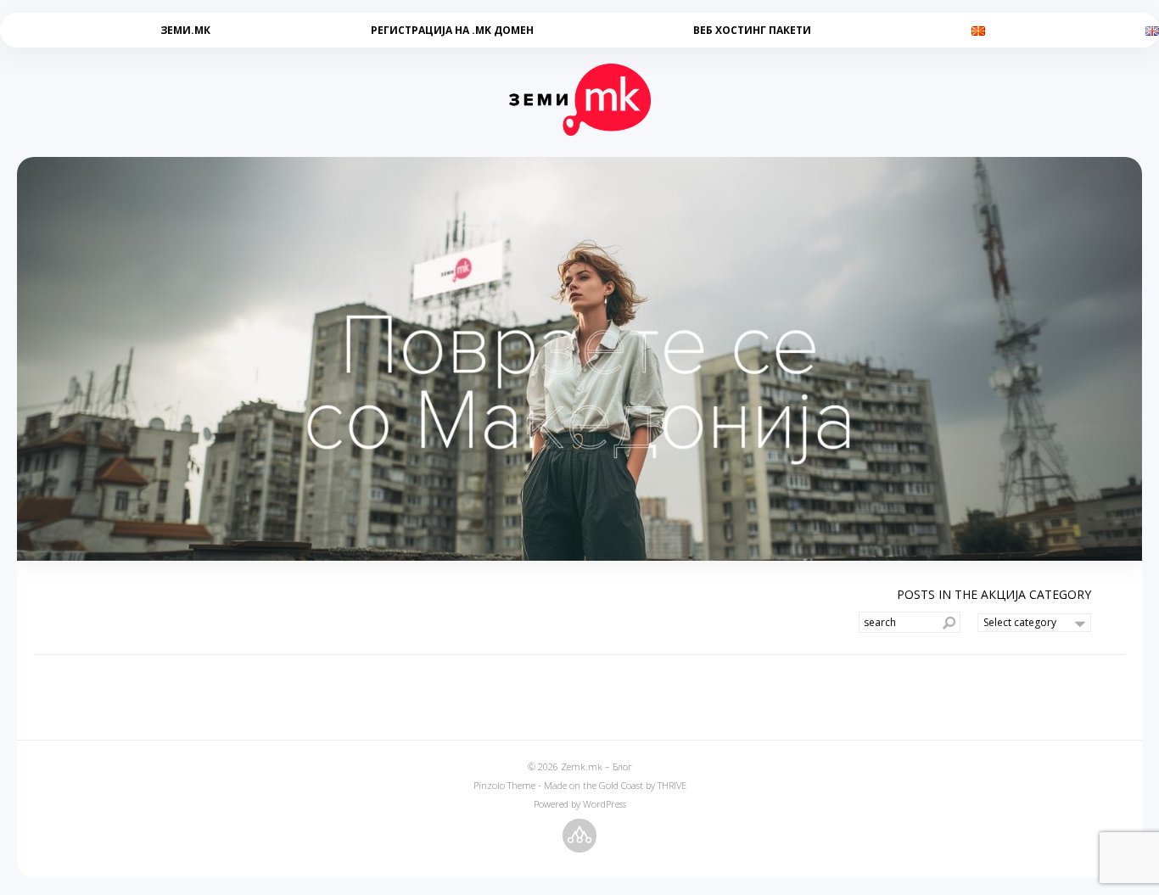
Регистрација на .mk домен (452, 30)
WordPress (604, 803)
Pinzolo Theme (504, 785)
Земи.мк (185, 30)
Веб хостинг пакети (752, 30)
